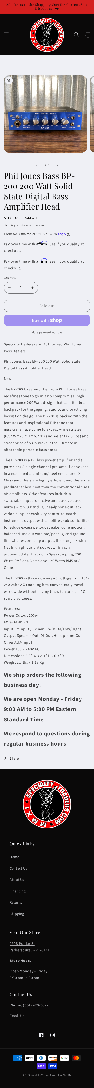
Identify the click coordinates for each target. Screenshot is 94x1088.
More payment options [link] (47, 332)
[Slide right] (58, 165)
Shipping (9, 225)
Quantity (10, 277)
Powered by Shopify (60, 1075)
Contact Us (18, 868)
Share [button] (14, 758)
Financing (18, 891)
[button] (6, 34)
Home (14, 857)
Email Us (17, 1016)
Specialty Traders (40, 1075)
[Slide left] (36, 165)
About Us (17, 879)
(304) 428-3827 (36, 1005)
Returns (16, 902)
